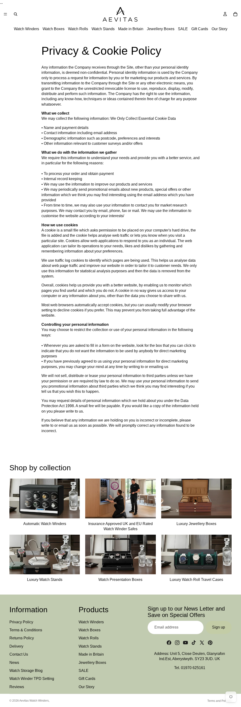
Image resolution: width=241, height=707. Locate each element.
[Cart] (235, 14)
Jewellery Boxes (160, 29)
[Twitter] (202, 642)
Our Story (219, 29)
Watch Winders (26, 29)
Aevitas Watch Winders (34, 700)
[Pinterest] (210, 642)
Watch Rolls (78, 29)
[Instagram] (177, 642)
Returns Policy (21, 638)
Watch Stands (103, 29)
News (14, 663)
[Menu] (5, 14)
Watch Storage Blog (26, 671)
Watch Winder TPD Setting (31, 679)
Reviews (16, 687)
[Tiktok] (194, 642)
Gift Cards (199, 29)
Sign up (218, 627)
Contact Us (18, 654)
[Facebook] (169, 642)
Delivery (16, 646)
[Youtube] (185, 642)
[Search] (15, 14)
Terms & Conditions (25, 630)
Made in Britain (130, 29)
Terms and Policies (219, 701)
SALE (183, 29)
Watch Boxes (53, 29)
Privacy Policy (21, 622)
